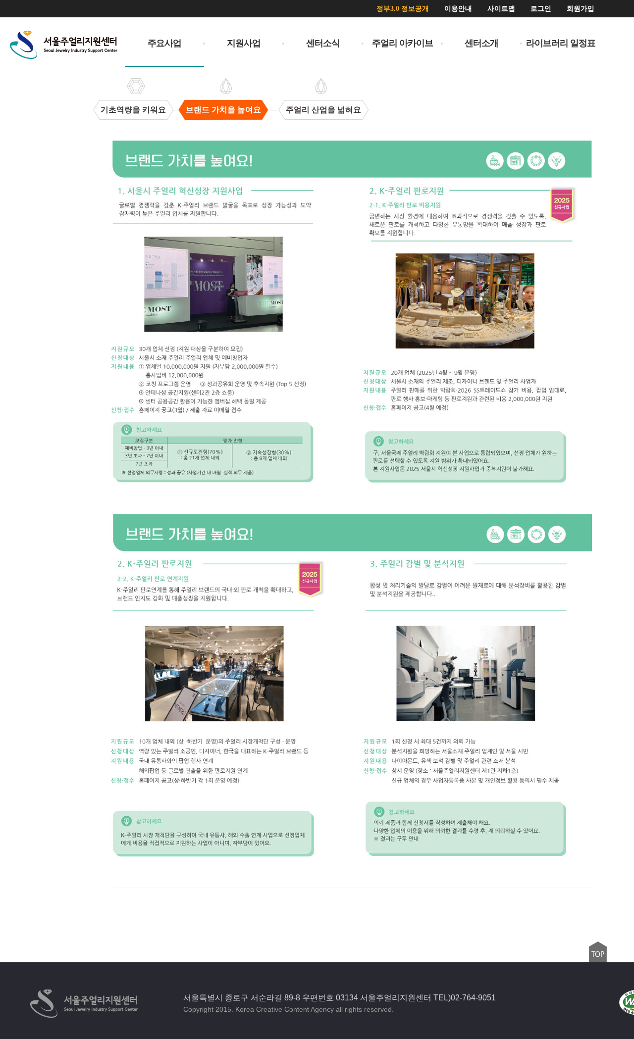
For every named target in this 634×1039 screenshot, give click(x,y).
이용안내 (458, 8)
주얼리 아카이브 (402, 43)
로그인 (540, 8)
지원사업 (244, 43)
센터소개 (481, 43)
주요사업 (164, 43)
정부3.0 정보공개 (402, 8)
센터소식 (323, 43)
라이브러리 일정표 (560, 43)
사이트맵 (501, 8)
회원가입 (580, 8)
